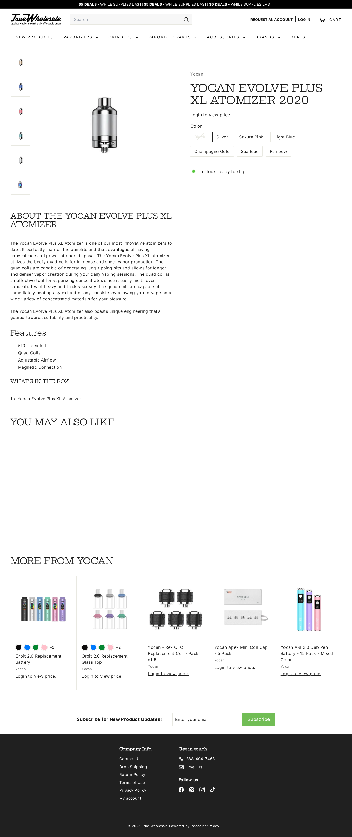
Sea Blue (249, 151)
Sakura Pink (251, 137)
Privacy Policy (132, 790)
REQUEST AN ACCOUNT (271, 19)
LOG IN (304, 19)
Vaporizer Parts (170, 37)
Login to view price (210, 114)
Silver (222, 137)
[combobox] (131, 19)
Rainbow (278, 151)
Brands (266, 37)
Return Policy (132, 774)
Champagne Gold (212, 151)
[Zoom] (104, 126)
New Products (34, 37)
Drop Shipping (133, 766)
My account (130, 798)
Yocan (196, 74)
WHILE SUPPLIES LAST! (241, 4)
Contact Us (129, 758)
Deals (298, 37)
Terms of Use (132, 782)
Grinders (121, 37)
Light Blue (284, 137)
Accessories (224, 37)
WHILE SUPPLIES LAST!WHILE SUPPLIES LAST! (143, 4)
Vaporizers (79, 37)
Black (201, 138)
